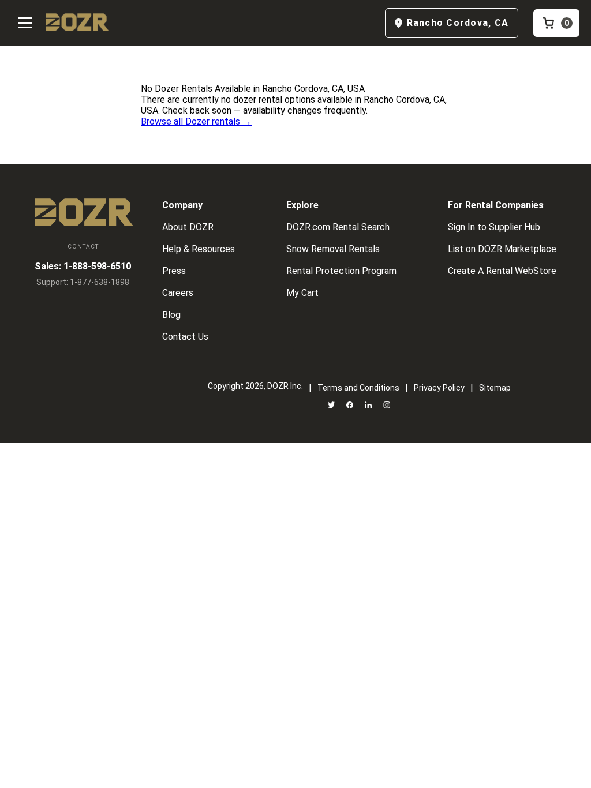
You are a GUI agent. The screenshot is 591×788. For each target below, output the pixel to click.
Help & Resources (198, 248)
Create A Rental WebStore (502, 270)
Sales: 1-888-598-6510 (83, 266)
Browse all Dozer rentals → (196, 121)
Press (174, 270)
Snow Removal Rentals (333, 248)
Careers (177, 292)
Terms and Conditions (358, 387)
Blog (171, 314)
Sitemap (495, 387)
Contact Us (185, 336)
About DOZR (188, 227)
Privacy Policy (439, 387)
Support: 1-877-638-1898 (82, 282)
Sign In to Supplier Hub (494, 227)
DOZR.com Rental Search (338, 227)
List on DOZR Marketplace (502, 248)
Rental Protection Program (341, 270)
